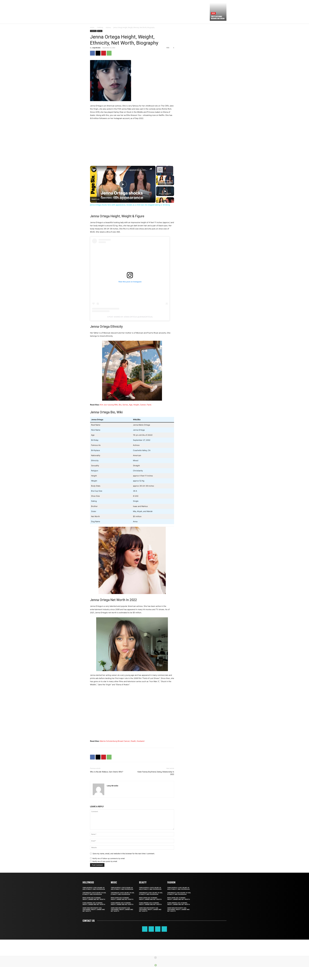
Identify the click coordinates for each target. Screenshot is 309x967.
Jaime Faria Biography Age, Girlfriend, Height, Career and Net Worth (94, 909)
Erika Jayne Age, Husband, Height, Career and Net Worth (94, 898)
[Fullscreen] (171, 174)
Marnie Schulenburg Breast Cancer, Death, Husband (122, 741)
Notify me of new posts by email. (104, 861)
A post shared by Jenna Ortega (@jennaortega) (130, 317)
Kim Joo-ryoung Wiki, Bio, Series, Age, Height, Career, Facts (125, 405)
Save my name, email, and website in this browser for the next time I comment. (124, 853)
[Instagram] (151, 929)
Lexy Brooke (96, 48)
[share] (151, 169)
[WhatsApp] (109, 53)
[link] (93, 169)
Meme (213, 13)
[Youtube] (164, 929)
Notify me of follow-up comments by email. (108, 858)
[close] (155, 957)
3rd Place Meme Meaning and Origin (217, 17)
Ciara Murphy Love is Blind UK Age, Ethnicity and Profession (94, 888)
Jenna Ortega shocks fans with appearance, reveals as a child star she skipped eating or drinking (122, 169)
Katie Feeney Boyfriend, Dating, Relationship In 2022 (156, 773)
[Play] (157, 174)
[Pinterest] (103, 53)
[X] (98, 53)
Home (92, 27)
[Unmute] (160, 174)
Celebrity (100, 27)
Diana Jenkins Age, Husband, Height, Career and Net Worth (94, 903)
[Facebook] (92, 53)
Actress (108, 27)
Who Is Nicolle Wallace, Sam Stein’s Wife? (106, 772)
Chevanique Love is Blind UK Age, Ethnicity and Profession (94, 893)
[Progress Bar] (164, 172)
